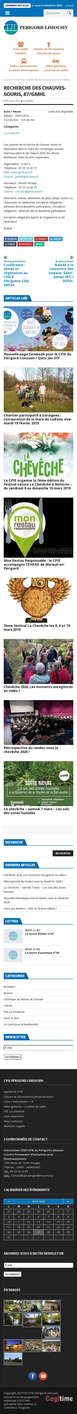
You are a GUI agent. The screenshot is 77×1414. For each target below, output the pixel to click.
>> (68, 1201)
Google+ (42, 238)
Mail (41, 244)
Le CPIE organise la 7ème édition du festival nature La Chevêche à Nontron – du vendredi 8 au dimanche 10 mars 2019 (38, 484)
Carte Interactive (14, 1116)
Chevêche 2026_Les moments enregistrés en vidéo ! (38, 688)
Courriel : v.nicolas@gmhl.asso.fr (23, 191)
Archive (28, 930)
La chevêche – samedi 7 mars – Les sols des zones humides (36, 811)
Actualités (10, 987)
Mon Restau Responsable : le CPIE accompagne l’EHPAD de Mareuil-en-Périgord (34, 564)
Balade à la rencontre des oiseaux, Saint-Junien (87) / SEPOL (61, 271)
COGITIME (23, 1400)
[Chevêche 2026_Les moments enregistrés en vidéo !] (38, 661)
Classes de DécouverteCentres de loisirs (48, 51)
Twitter (27, 238)
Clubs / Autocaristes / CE (18, 1101)
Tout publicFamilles (20, 51)
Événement (19, 79)
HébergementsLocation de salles (56, 68)
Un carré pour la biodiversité (21, 1024)
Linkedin (57, 238)
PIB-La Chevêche (14, 1012)
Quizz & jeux (11, 1018)
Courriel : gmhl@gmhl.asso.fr (21, 176)
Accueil (7, 79)
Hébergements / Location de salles (25, 1106)
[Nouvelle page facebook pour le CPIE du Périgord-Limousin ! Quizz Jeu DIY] (38, 328)
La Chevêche (28, 100)
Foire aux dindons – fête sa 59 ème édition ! (30, 908)
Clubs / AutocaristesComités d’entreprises (24, 68)
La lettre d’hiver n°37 (39, 934)
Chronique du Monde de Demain (23, 999)
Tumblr (11, 244)
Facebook (12, 238)
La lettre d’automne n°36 (42, 953)
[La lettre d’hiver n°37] (13, 936)
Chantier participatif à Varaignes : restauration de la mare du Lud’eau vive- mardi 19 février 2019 (38, 419)
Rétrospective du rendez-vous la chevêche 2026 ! (31, 749)
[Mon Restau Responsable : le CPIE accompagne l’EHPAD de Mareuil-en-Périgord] (38, 528)
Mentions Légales (14, 1126)
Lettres (36, 930)
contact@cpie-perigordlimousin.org (32, 1175)
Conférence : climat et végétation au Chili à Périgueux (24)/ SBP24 (16, 273)
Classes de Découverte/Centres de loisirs (28, 1096)
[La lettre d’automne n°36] (13, 955)
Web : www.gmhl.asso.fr (18, 172)
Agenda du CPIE (13, 1091)
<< (8, 1201)
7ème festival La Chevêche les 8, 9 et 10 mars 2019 (37, 627)
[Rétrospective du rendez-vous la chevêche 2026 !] (38, 722)
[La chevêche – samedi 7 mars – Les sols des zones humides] (38, 783)
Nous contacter (13, 1121)
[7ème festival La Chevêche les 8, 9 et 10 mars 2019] (38, 600)
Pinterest (26, 244)
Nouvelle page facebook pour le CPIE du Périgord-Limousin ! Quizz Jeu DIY (37, 356)
